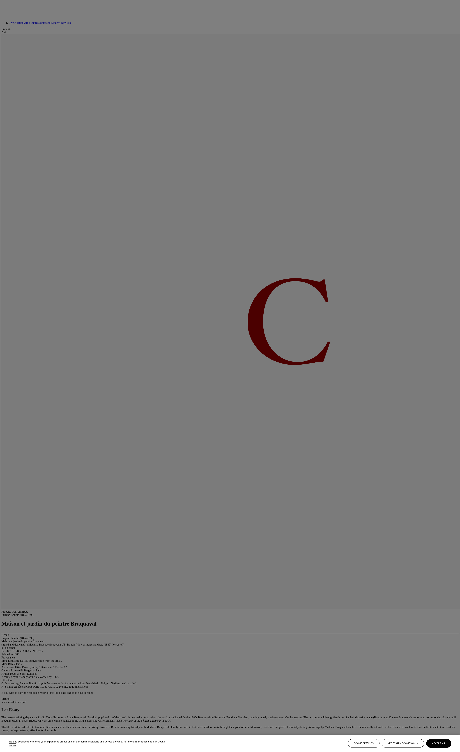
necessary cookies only (403, 743)
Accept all (438, 743)
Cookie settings (364, 743)
